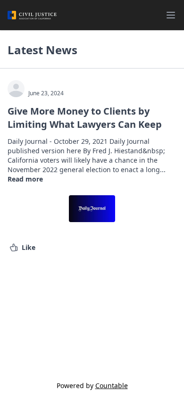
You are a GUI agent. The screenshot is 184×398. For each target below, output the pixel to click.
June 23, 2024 (46, 93)
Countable (111, 385)
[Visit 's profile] (16, 88)
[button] (22, 247)
